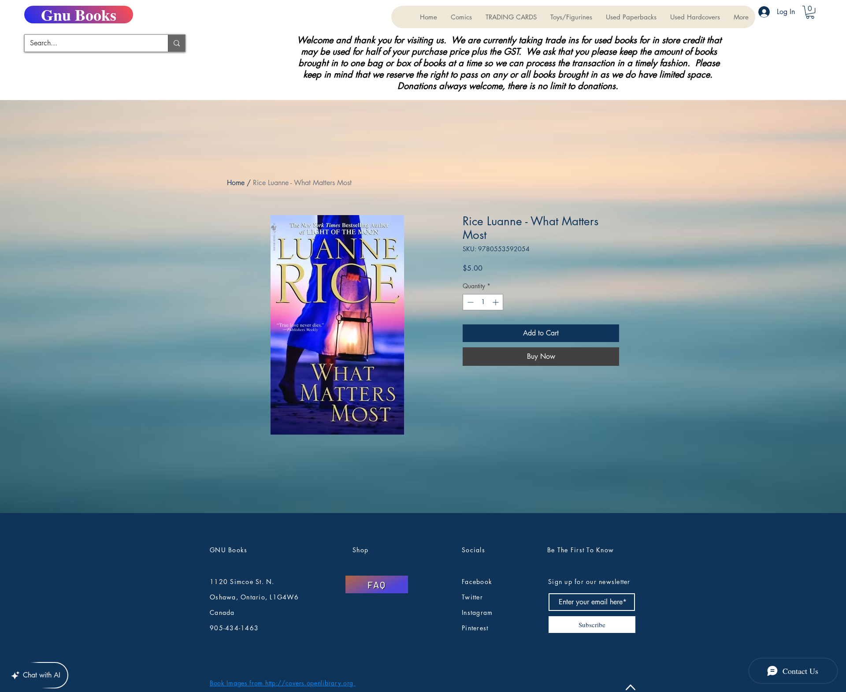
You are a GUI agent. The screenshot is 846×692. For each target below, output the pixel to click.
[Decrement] (469, 302)
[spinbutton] (483, 302)
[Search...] (176, 43)
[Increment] (496, 302)
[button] (511, 17)
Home (236, 182)
